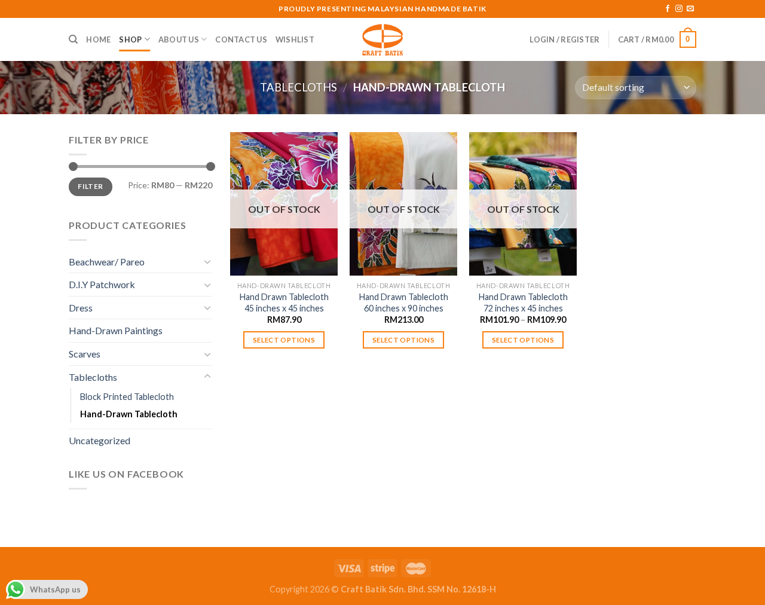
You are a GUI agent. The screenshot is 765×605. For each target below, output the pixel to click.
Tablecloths (298, 87)
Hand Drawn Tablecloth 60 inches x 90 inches (403, 302)
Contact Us (241, 39)
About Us (178, 39)
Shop (130, 39)
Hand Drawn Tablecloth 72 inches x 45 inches (523, 302)
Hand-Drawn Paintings (116, 330)
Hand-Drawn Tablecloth (129, 414)
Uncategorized (99, 440)
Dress (81, 307)
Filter (90, 186)
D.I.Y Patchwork (102, 284)
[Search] (73, 39)
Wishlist (295, 39)
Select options (284, 340)
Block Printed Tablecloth (127, 397)
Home (98, 39)
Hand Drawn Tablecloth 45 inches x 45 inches (284, 302)
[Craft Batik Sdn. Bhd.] (382, 39)
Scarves (84, 353)
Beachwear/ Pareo (107, 261)
